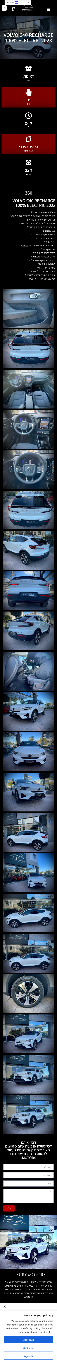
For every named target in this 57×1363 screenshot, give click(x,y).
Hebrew (10, 2)
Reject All (28, 1356)
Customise (28, 1348)
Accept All (28, 1339)
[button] (4, 1306)
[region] (28, 1336)
